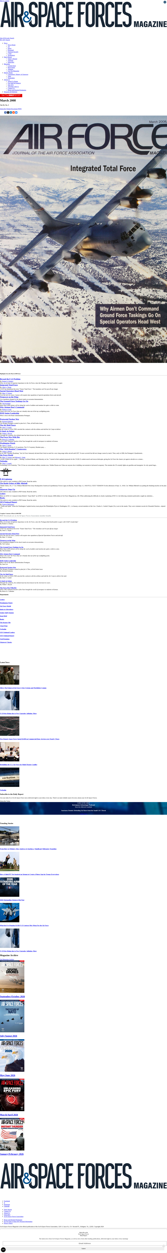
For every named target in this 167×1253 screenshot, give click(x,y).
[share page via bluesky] (16, 113)
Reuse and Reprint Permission (17, 90)
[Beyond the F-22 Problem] (83, 377)
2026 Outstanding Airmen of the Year (12, 900)
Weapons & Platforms (10, 92)
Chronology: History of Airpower (18, 74)
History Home (8, 73)
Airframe (10, 60)
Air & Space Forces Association (13, 1216)
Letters (2, 494)
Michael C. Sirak (20, 457)
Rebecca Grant (6, 409)
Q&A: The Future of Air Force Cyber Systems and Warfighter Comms (23, 688)
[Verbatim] (9, 786)
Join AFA (3, 38)
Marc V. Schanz (7, 393)
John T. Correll (6, 427)
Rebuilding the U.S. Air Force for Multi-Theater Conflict (18, 764)
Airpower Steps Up (7, 489)
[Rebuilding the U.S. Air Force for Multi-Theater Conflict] (9, 761)
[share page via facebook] (5, 113)
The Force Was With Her (10, 437)
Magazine (7, 64)
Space (9, 48)
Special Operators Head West (11, 391)
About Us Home (13, 81)
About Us (7, 79)
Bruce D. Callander (8, 439)
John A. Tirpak (6, 387)
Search (12, 38)
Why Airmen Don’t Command (12, 407)
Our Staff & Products (14, 83)
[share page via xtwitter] (8, 113)
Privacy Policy (8, 1223)
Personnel (11, 50)
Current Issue (12, 66)
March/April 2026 (9, 1114)
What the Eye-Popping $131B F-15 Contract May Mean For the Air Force (24, 925)
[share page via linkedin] (11, 113)
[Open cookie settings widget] (3, 1249)
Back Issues (11, 67)
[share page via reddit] (13, 113)
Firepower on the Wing (9, 397)
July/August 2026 (8, 1036)
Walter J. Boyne (7, 433)
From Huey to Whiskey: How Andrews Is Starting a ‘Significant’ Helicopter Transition (28, 849)
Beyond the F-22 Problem (10, 379)
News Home (11, 45)
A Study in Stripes (7, 431)
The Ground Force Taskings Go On (14, 401)
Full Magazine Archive (7, 959)
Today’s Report (12, 59)
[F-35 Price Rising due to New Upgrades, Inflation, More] (9, 710)
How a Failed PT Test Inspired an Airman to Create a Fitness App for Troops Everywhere (29, 874)
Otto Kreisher (6, 403)
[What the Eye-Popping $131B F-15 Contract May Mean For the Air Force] (9, 922)
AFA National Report (8, 502)
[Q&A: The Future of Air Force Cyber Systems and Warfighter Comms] (9, 684)
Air (9, 46)
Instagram (7, 1204)
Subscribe (3, 109)
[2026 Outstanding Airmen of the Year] (9, 896)
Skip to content (4, 1)
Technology (11, 55)
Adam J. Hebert (7, 451)
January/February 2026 (12, 1154)
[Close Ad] (164, 1246)
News (5, 43)
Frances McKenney (8, 504)
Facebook (7, 1201)
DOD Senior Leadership (9, 413)
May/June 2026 (7, 1075)
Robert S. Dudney (7, 381)
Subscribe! (11, 62)
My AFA (2, 40)
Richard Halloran (7, 421)
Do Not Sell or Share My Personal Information (18, 1221)
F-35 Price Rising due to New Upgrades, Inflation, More (18, 713)
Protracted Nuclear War (9, 419)
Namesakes (11, 78)
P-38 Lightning (6, 479)
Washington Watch (7, 443)
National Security (13, 52)
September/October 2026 (12, 996)
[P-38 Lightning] (6, 477)
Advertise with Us (13, 86)
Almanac (10, 69)
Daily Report (8, 57)
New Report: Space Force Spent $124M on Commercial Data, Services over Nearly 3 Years (29, 739)
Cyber (10, 53)
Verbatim (3, 461)
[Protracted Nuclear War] (83, 417)
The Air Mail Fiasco (8, 425)
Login (8, 38)
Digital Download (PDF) (14, 109)
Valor (9, 76)
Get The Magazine (13, 71)
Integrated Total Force (9, 385)
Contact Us (11, 88)
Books (2, 498)
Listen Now (83, 814)
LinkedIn (6, 1206)
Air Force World (6, 455)
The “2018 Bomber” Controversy (13, 449)
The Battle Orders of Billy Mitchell (13, 483)
